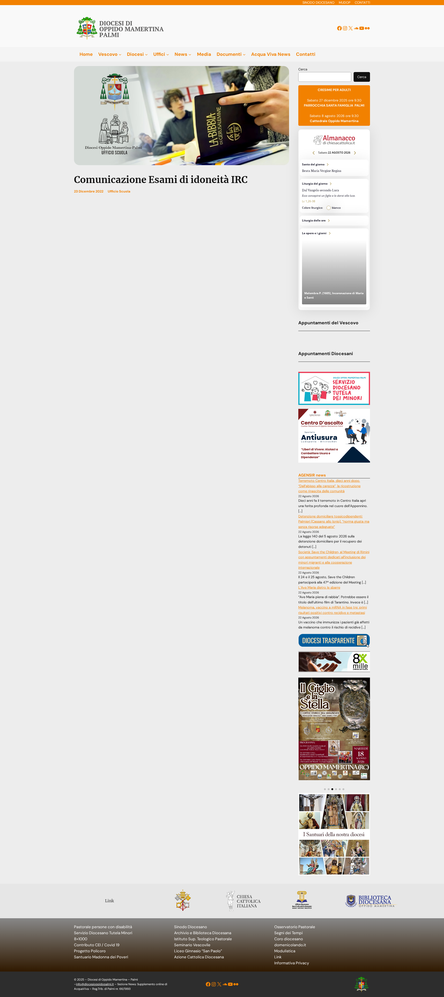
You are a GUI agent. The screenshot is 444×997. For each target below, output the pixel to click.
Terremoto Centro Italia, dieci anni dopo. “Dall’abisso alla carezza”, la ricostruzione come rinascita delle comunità (329, 486)
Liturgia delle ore (334, 221)
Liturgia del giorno (334, 196)
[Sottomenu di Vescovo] (120, 54)
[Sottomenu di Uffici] (167, 54)
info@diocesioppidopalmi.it (95, 984)
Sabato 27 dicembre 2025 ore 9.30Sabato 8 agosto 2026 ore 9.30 (334, 105)
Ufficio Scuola (119, 191)
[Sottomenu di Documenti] (244, 54)
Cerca (302, 69)
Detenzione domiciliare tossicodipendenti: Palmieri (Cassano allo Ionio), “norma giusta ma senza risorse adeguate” (333, 521)
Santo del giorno (334, 168)
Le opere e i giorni (334, 267)
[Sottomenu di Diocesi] (146, 54)
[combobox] (324, 77)
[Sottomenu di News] (189, 54)
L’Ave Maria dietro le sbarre (319, 587)
